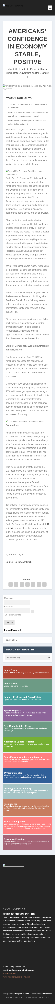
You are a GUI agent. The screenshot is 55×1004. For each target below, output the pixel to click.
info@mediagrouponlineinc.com (18, 970)
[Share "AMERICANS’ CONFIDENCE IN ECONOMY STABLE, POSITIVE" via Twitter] (16, 584)
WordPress (47, 994)
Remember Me (14, 615)
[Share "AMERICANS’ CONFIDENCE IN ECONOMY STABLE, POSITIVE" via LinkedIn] (33, 584)
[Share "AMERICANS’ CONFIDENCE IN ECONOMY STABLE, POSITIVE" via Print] (44, 584)
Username (9, 598)
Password (8, 606)
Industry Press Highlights (34, 69)
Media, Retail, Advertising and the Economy (27, 73)
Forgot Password (12, 630)
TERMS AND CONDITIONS (36, 998)
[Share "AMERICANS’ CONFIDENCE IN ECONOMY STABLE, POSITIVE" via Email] (39, 584)
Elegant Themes (22, 994)
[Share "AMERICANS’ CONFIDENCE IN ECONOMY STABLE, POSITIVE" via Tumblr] (22, 584)
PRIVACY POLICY (14, 998)
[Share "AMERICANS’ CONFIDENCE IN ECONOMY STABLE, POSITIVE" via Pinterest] (27, 584)
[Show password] (32, 611)
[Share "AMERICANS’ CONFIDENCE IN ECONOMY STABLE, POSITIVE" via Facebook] (10, 584)
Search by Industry (20, 649)
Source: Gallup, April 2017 (19, 562)
